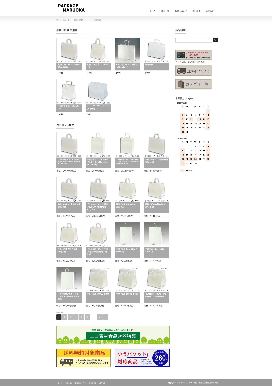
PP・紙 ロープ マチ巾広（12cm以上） (127, 65)
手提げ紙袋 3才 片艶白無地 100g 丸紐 (156, 160)
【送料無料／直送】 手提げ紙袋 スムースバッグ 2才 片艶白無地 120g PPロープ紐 (127, 161)
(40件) (89, 73)
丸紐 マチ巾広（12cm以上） (98, 65)
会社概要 (196, 11)
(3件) (89, 114)
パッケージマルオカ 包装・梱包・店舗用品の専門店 (197, 383)
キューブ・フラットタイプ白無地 (98, 107)
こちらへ (203, 62)
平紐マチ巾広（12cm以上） (68, 107)
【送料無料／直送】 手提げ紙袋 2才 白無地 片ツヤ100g (68, 296)
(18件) (60, 114)
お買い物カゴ (181, 11)
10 (100, 317)
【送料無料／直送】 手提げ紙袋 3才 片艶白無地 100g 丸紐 (97, 207)
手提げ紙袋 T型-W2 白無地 (98, 294)
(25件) (147, 73)
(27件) (118, 73)
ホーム (153, 11)
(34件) (60, 73)
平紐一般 (149, 64)
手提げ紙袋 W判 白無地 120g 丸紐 (126, 205)
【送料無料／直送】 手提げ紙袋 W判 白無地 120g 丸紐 (97, 251)
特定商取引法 (91, 383)
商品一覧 (165, 11)
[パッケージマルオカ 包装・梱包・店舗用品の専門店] (71, 8)
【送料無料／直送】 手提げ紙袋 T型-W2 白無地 (155, 295)
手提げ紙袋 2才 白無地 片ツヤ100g (126, 250)
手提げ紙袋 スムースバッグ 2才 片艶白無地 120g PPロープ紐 (97, 162)
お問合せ (210, 11)
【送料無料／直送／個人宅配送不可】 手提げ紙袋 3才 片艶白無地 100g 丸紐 (69, 161)
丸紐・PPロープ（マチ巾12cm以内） (69, 65)
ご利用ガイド (79, 383)
